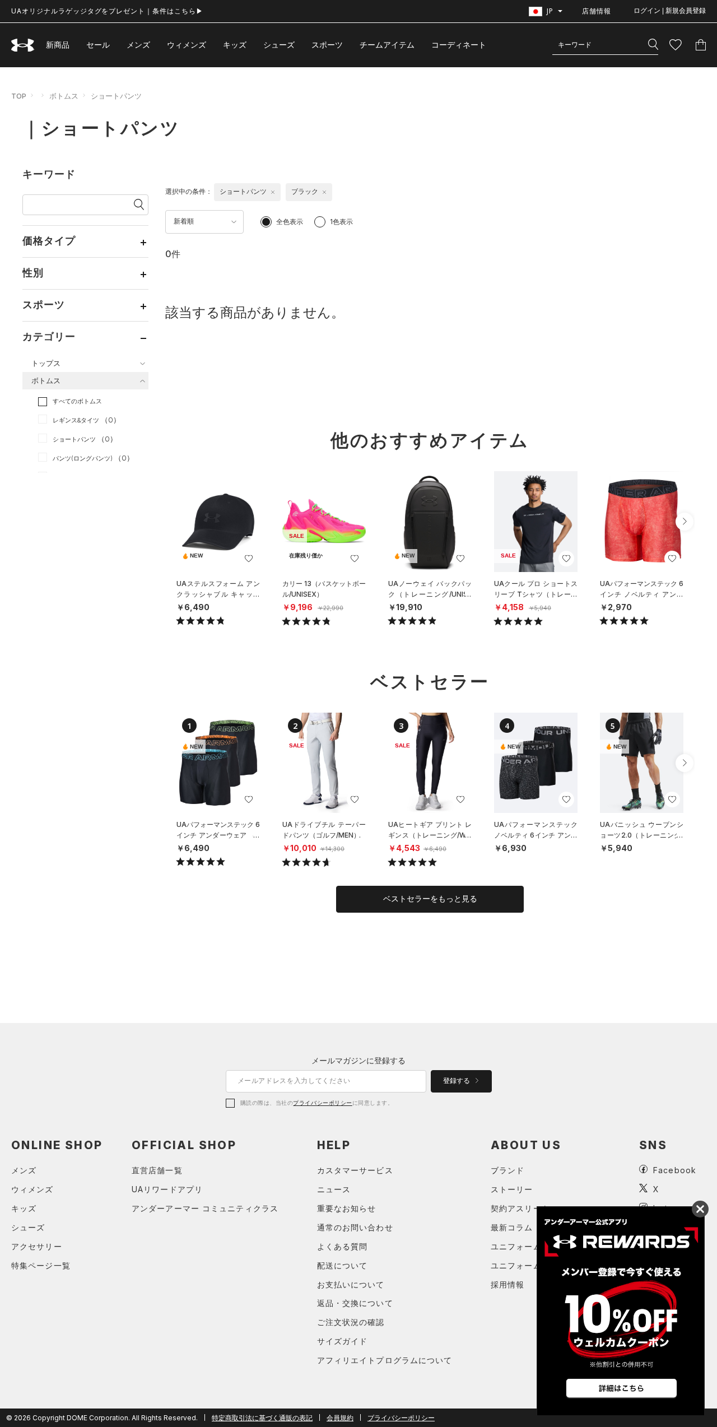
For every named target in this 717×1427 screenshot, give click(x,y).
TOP (18, 95)
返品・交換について (355, 1303)
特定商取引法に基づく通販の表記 (262, 1418)
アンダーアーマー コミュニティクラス (205, 1208)
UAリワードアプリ (167, 1189)
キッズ (234, 44)
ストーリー (512, 1189)
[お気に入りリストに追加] (249, 558)
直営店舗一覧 (157, 1170)
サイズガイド (342, 1341)
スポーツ (327, 44)
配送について (342, 1265)
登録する (457, 1081)
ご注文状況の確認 (351, 1322)
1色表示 (341, 221)
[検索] (653, 45)
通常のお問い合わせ (355, 1227)
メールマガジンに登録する (358, 1060)
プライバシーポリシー (322, 1102)
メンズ (138, 44)
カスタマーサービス (355, 1170)
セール (98, 44)
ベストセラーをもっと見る (430, 898)
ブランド (507, 1170)
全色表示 (289, 221)
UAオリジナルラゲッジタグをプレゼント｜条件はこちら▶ (107, 11)
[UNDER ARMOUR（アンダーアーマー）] (22, 45)
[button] (684, 522)
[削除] (272, 192)
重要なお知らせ (346, 1208)
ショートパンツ (116, 95)
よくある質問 (342, 1246)
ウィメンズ (186, 44)
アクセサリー (36, 1246)
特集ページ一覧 (41, 1265)
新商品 (57, 44)
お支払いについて (351, 1284)
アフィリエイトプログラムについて (385, 1360)
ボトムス (63, 95)
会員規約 (340, 1418)
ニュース (334, 1189)
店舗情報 (596, 11)
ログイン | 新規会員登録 (670, 11)
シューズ (279, 44)
